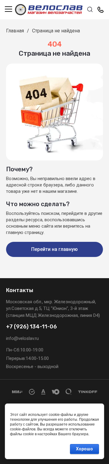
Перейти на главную (54, 249)
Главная (15, 31)
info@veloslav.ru (22, 338)
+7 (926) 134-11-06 (31, 327)
